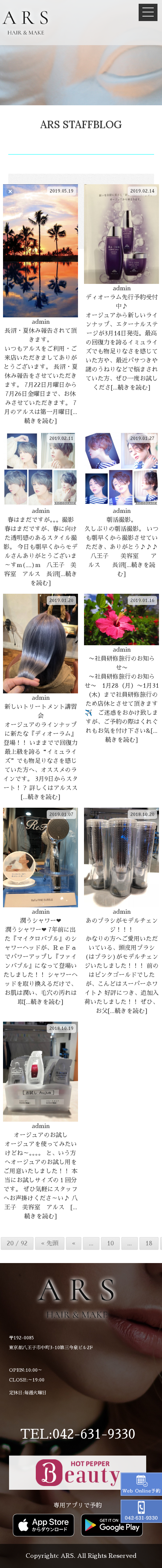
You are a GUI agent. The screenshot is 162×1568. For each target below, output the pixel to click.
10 (110, 1243)
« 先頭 (49, 1243)
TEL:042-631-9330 (77, 1434)
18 (149, 1243)
